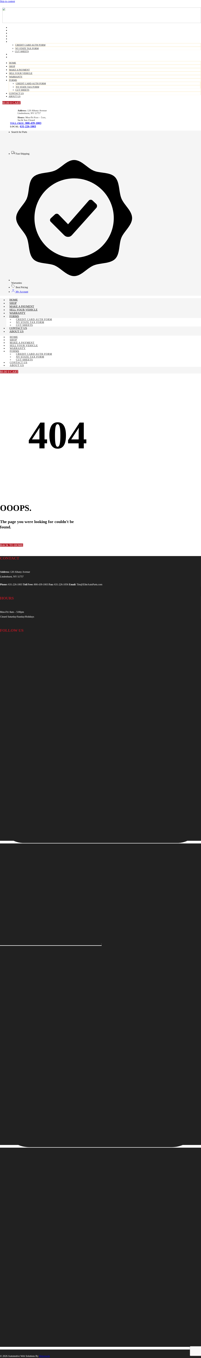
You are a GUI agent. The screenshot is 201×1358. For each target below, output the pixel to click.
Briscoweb (44, 1356)
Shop (12, 66)
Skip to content (7, 1)
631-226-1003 (28, 126)
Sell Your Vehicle (20, 73)
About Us (16, 57)
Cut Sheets (22, 90)
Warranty (15, 76)
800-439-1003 (32, 123)
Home (12, 63)
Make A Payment (19, 70)
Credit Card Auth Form (30, 45)
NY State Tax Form (27, 48)
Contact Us (16, 93)
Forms (14, 41)
